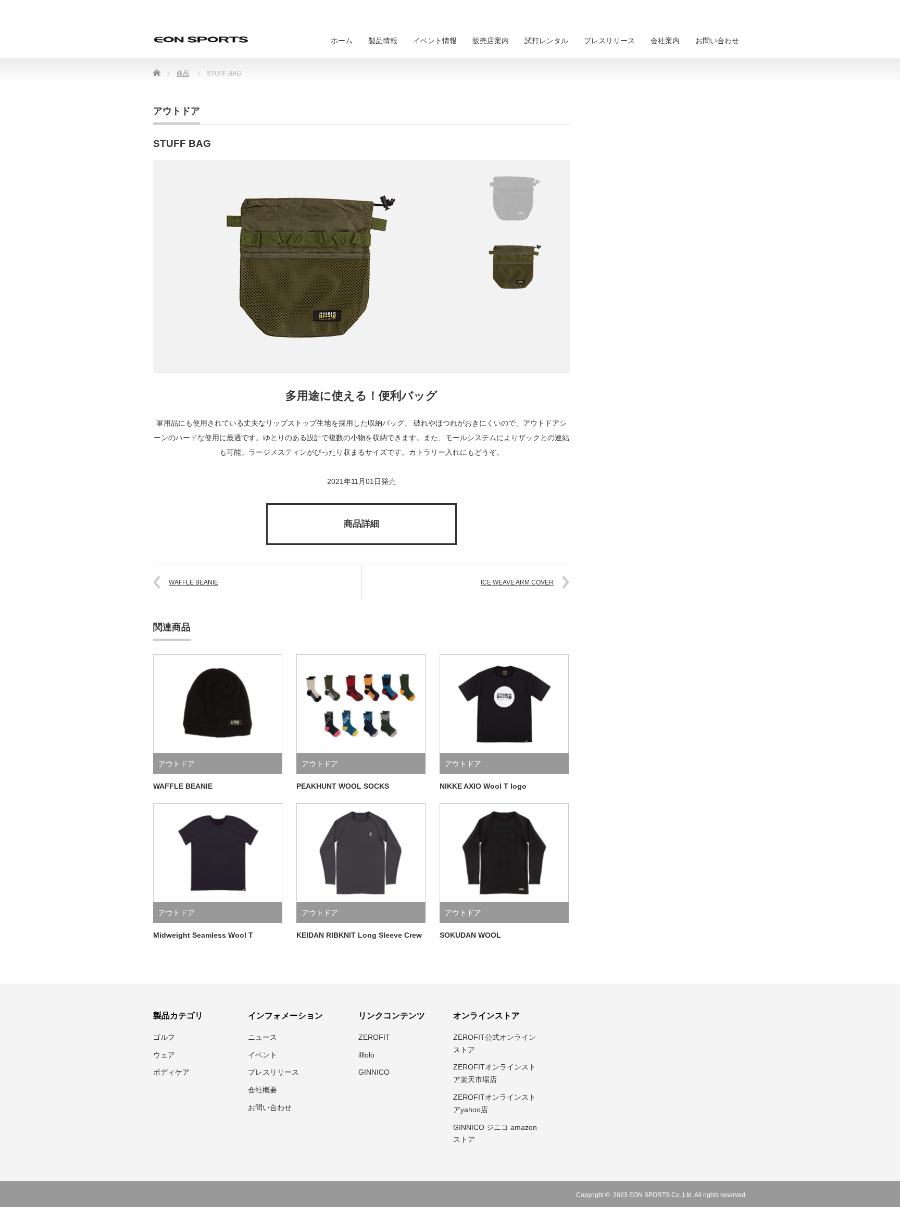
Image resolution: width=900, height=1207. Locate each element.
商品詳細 (361, 524)
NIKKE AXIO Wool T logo (483, 786)
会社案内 (665, 40)
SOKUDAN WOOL (470, 935)
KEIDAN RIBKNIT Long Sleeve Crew (359, 935)
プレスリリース (609, 40)
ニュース (262, 1037)
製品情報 (382, 40)
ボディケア (171, 1072)
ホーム (342, 40)
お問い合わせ (717, 40)
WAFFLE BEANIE (193, 582)
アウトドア (176, 111)
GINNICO (374, 1072)
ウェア (164, 1055)
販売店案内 (490, 40)
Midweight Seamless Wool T (203, 935)
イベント (262, 1055)
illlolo (366, 1055)
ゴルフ (164, 1037)
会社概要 (262, 1090)
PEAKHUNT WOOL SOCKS (342, 786)
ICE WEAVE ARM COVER (517, 582)
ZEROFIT (374, 1037)
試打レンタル (546, 40)
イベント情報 (435, 40)
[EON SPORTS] (201, 39)
